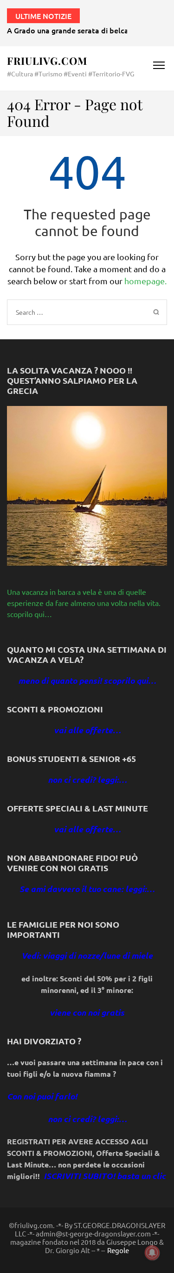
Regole (118, 1250)
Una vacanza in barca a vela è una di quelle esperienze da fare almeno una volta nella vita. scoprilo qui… (84, 602)
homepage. (145, 281)
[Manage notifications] (152, 1252)
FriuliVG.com (47, 61)
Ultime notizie (43, 16)
